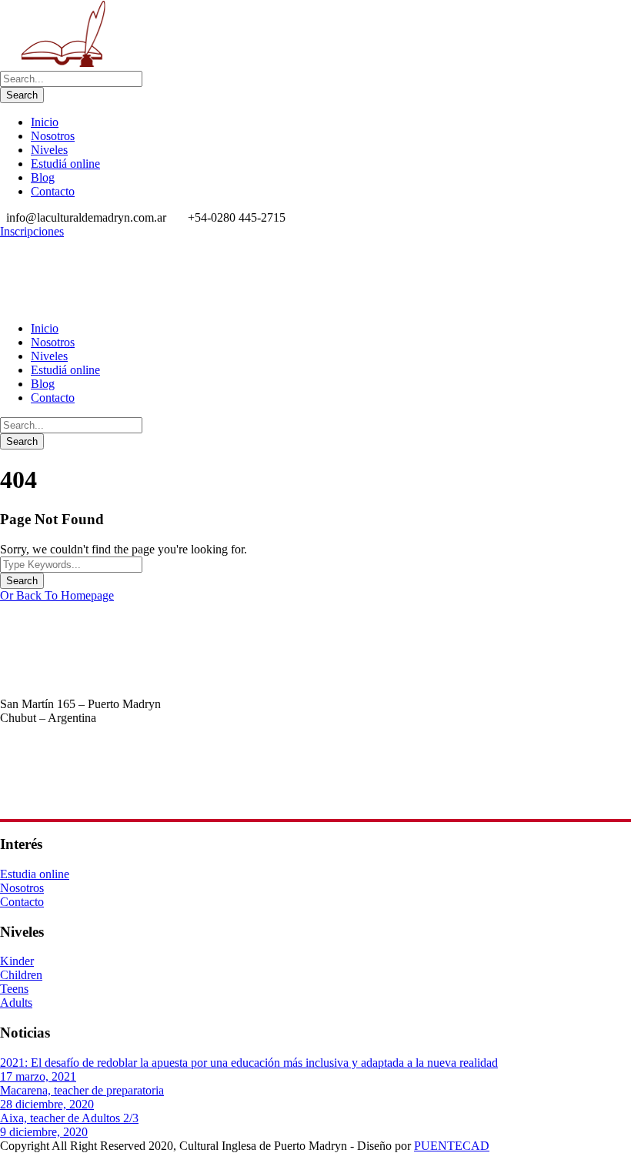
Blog (43, 177)
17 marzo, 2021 (38, 1076)
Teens (14, 988)
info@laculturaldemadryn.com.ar (79, 800)
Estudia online (34, 874)
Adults (16, 1002)
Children (21, 974)
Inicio (44, 122)
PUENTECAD (451, 1145)
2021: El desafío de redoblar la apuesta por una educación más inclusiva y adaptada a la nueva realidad (249, 1062)
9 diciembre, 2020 (44, 1131)
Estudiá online (65, 163)
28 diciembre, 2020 (47, 1104)
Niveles (49, 149)
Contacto (53, 191)
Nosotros (53, 135)
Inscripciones (32, 231)
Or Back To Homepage (57, 595)
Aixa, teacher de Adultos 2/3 (69, 1118)
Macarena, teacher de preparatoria (82, 1090)
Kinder (17, 961)
